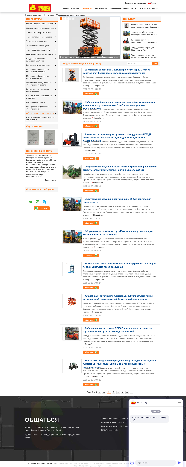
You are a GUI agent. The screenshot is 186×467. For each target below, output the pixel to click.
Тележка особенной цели (37, 45)
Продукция (87, 8)
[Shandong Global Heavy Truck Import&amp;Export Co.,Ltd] (40, 8)
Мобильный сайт (110, 430)
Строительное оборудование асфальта (39, 97)
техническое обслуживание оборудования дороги (38, 84)
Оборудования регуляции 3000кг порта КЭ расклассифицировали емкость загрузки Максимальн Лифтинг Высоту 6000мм (145, 48)
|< (99, 392)
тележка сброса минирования (39, 24)
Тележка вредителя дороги (38, 50)
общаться (89, 94)
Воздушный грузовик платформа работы (35, 60)
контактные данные (119, 8)
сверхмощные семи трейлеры (39, 54)
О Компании (101, 8)
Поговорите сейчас (148, 8)
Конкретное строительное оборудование (37, 90)
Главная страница (70, 8)
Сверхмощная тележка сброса (40, 28)
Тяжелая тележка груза (36, 41)
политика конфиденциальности (42, 463)
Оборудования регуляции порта (40, 113)
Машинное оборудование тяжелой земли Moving (37, 70)
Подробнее (99, 86)
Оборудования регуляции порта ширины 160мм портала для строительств (144, 56)
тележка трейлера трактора (38, 32)
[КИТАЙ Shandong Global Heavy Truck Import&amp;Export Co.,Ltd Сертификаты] (33, 137)
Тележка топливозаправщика (39, 37)
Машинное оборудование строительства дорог (37, 77)
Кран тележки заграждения (38, 65)
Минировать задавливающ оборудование (38, 108)
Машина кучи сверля (35, 102)
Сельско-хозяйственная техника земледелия (40, 118)
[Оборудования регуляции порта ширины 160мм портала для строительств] (126, 56)
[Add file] (132, 463)
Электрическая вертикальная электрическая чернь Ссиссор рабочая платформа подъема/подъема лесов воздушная (90, 57)
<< (104, 392)
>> (127, 392)
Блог (133, 8)
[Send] (179, 463)
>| (131, 392)
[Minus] (179, 402)
